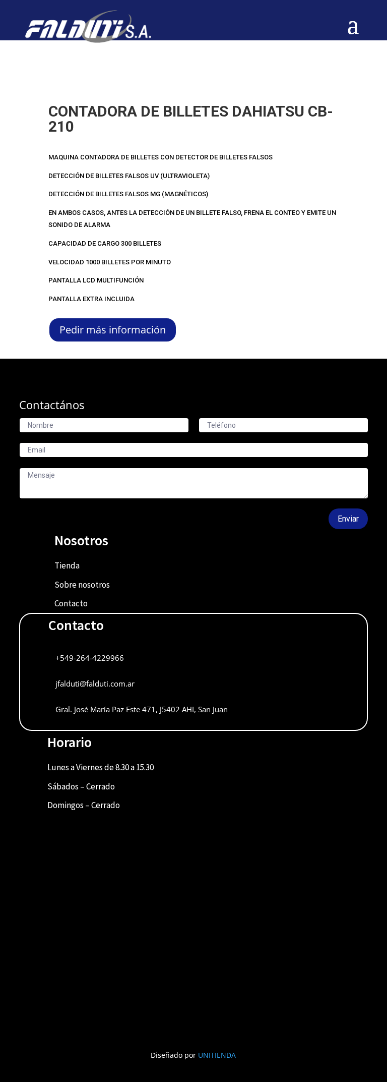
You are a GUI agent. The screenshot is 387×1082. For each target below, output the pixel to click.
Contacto (71, 603)
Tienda (67, 565)
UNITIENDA (217, 1055)
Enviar (348, 519)
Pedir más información (112, 329)
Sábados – (66, 786)
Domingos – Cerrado (83, 805)
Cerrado (100, 786)
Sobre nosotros (82, 584)
